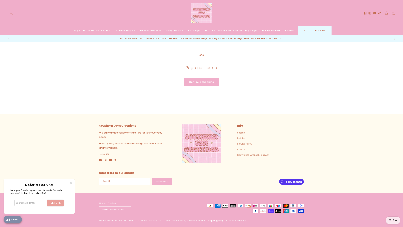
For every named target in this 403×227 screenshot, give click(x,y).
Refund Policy (244, 143)
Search (241, 132)
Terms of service (197, 220)
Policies (241, 138)
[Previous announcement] (8, 38)
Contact (242, 149)
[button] (11, 13)
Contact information (236, 220)
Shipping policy (215, 220)
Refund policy (179, 220)
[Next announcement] (394, 38)
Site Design (141, 220)
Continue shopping (201, 82)
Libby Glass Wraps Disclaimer (253, 155)
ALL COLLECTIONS (314, 30)
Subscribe (162, 181)
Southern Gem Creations (120, 220)
